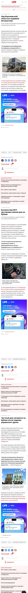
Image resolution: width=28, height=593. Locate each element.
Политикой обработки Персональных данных (10, 6)
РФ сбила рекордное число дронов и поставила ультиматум (13, 410)
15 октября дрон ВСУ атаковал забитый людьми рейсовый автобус (13, 289)
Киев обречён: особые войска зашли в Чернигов (13, 193)
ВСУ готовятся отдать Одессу (8, 189)
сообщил (20, 40)
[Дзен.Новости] (2, 160)
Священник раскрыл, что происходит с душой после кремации (13, 197)
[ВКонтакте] (12, 160)
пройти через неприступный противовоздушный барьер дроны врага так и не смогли (13, 498)
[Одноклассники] (15, 160)
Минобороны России (9, 125)
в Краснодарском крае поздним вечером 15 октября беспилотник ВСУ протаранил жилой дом (13, 82)
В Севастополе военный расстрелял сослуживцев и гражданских (14, 180)
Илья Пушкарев (5, 127)
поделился (4, 439)
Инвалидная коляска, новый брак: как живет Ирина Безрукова (12, 201)
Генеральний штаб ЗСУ (9, 331)
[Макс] (5, 160)
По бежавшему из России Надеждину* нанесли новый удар (13, 396)
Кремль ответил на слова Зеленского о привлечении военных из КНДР (11, 185)
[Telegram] (9, 160)
